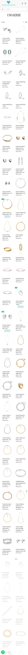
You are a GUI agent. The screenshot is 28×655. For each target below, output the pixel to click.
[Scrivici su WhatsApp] (3, 652)
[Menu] (2, 9)
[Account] (22, 3)
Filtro (4, 22)
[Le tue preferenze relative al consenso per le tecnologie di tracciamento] (26, 491)
